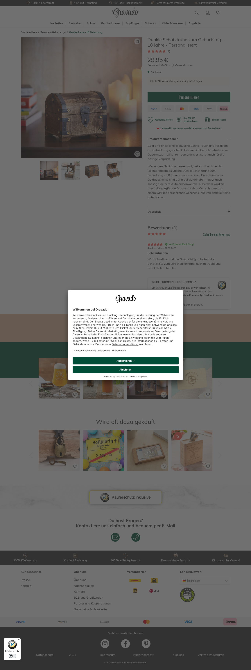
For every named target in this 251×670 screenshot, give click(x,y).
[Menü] (18, 640)
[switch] (12, 656)
